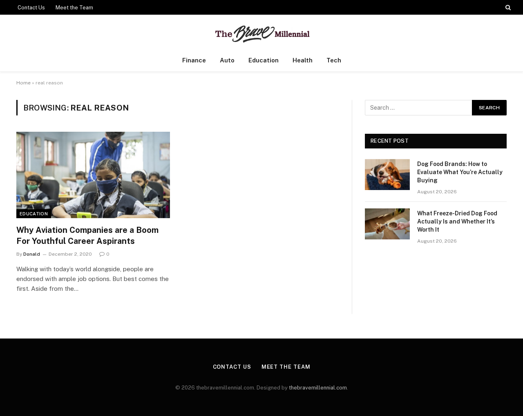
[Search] (507, 7)
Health (303, 60)
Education (263, 60)
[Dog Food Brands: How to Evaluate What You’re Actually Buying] (387, 174)
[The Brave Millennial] (261, 32)
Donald (31, 254)
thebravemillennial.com (318, 388)
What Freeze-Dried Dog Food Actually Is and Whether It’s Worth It (457, 221)
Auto (227, 60)
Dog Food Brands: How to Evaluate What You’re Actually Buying (460, 172)
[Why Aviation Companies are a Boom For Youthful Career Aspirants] (93, 175)
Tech (333, 60)
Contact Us (31, 7)
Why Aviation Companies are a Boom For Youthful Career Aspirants (87, 235)
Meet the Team (74, 7)
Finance (194, 60)
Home (23, 83)
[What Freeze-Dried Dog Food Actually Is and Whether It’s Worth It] (387, 223)
